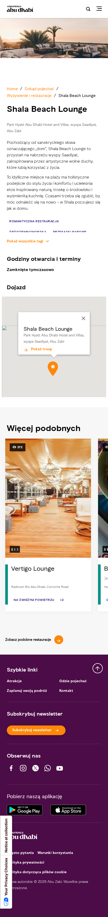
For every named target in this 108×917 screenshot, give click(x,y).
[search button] (88, 9)
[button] (53, 368)
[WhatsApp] (47, 768)
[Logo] (19, 9)
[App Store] (68, 809)
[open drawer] (101, 9)
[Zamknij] (83, 318)
